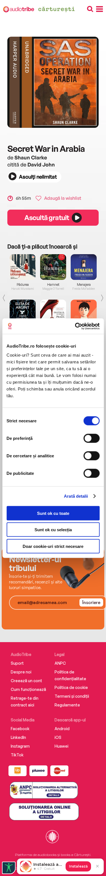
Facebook (20, 728)
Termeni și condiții (72, 696)
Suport (17, 663)
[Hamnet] (53, 267)
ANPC (60, 663)
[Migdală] (84, 312)
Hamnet (53, 285)
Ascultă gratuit (46, 217)
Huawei (61, 746)
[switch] (91, 438)
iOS (58, 737)
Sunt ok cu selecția (53, 529)
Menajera (84, 285)
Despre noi (21, 671)
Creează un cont (26, 680)
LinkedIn (18, 737)
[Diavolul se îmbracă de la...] (53, 312)
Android (62, 728)
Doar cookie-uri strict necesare (53, 546)
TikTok (17, 754)
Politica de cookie (71, 687)
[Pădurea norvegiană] (22, 267)
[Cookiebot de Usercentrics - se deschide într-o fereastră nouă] (75, 326)
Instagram (20, 746)
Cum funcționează (28, 689)
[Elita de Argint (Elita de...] (22, 312)
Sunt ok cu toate (53, 513)
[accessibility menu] (9, 868)
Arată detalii (76, 496)
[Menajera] (84, 267)
